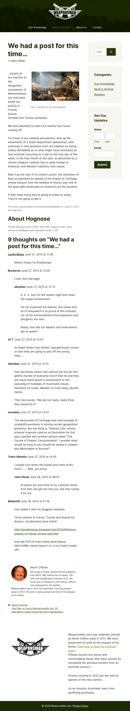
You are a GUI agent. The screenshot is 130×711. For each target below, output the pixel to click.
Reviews (99, 94)
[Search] (111, 52)
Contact (97, 27)
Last (107, 141)
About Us (81, 27)
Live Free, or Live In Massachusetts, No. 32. (35, 608)
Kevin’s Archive (61, 27)
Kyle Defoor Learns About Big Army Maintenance (37, 611)
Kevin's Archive (20, 605)
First (96, 141)
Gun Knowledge (37, 27)
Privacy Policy (80, 705)
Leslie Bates (16, 254)
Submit (102, 164)
